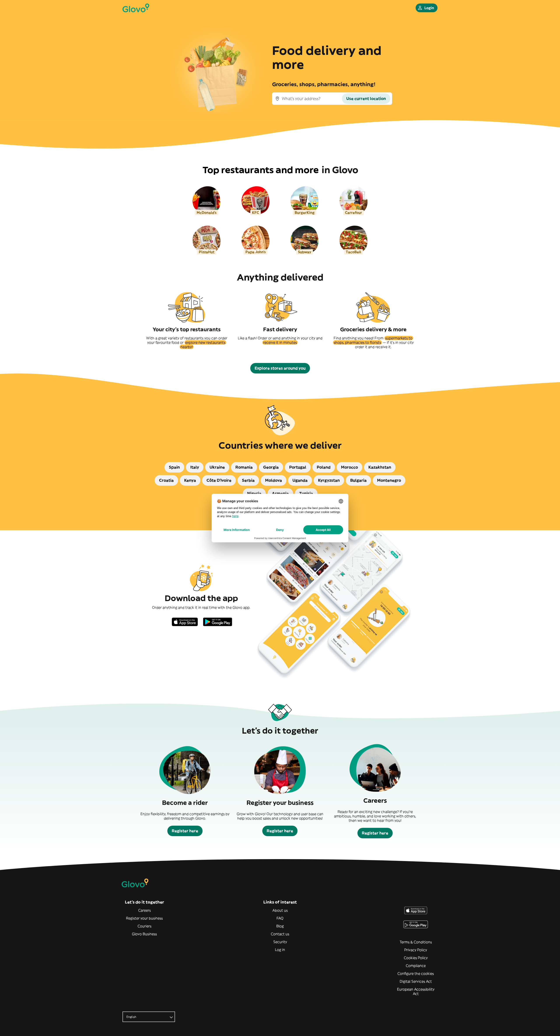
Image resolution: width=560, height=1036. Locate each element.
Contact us (280, 934)
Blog (280, 926)
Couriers (144, 926)
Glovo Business (144, 934)
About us (280, 910)
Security (280, 942)
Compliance (416, 965)
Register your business (144, 918)
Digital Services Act (416, 981)
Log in (280, 949)
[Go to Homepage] (135, 7)
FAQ (280, 918)
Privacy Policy (415, 950)
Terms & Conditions (416, 942)
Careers (144, 910)
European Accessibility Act (415, 991)
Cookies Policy (416, 958)
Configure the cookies (415, 973)
